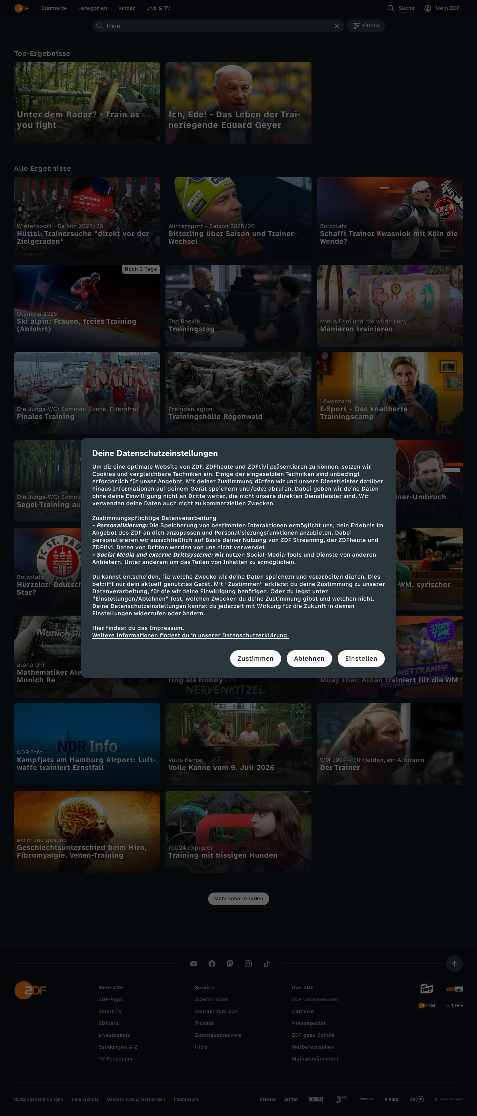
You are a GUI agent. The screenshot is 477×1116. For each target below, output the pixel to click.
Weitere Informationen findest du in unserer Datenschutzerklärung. (190, 635)
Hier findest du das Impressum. (138, 628)
